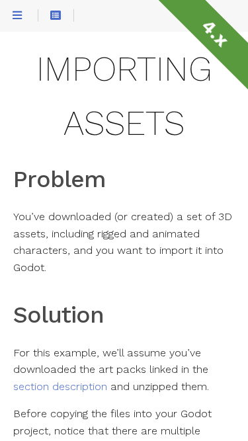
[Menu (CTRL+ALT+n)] (17, 15)
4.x (214, 33)
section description (60, 387)
